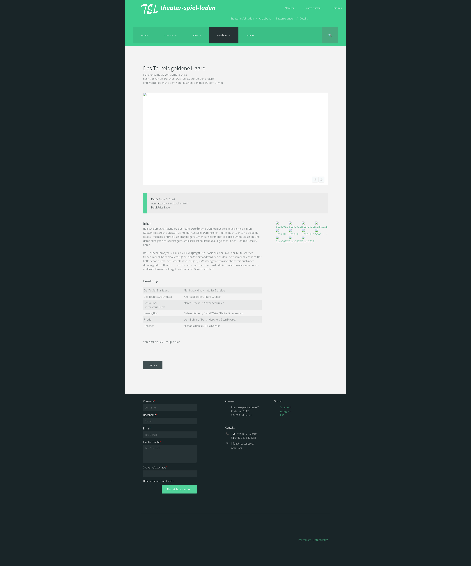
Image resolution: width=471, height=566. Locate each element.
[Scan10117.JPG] (321, 225)
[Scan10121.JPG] (321, 232)
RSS (282, 415)
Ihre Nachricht (152, 442)
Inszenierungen (285, 18)
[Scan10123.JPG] (295, 239)
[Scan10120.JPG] (308, 232)
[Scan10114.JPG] (282, 225)
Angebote (265, 18)
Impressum (304, 540)
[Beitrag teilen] (322, 57)
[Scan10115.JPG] (295, 225)
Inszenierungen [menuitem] (313, 8)
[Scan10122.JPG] (282, 239)
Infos (195, 35)
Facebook (286, 407)
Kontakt (251, 35)
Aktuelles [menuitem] (289, 8)
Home (144, 35)
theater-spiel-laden (187, 7)
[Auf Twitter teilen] (326, 57)
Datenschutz (320, 540)
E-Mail (147, 428)
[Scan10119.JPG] (295, 232)
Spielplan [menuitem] (337, 8)
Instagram (285, 411)
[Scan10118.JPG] (282, 232)
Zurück (153, 365)
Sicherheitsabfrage (155, 467)
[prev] (315, 179)
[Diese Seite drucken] (313, 57)
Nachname (150, 415)
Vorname (149, 401)
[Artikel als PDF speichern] (317, 57)
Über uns (168, 35)
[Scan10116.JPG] (308, 225)
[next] (321, 179)
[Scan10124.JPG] (308, 239)
